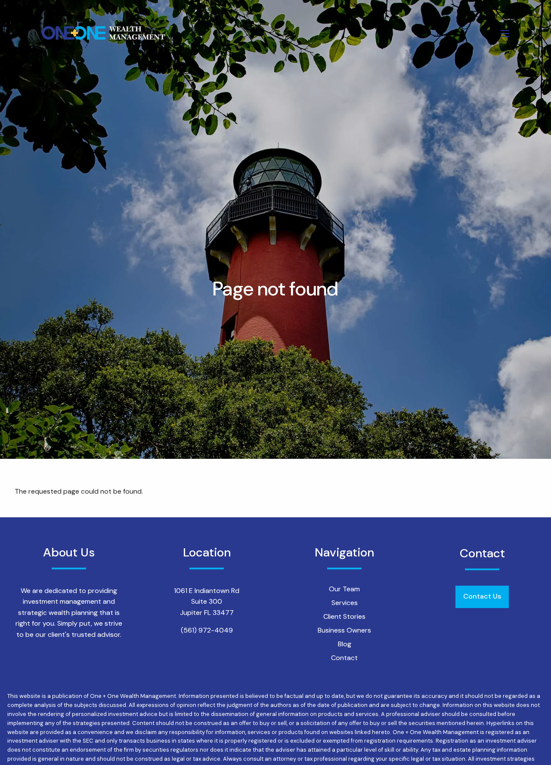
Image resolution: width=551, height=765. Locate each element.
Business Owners (344, 630)
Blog (344, 643)
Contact (344, 657)
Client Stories (344, 616)
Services (344, 602)
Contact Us (482, 596)
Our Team (344, 588)
